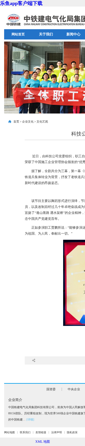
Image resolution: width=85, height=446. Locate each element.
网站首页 (18, 34)
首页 (16, 121)
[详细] (30, 419)
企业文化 (28, 121)
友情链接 (40, 432)
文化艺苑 (42, 121)
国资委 (51, 389)
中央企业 (74, 389)
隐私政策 (72, 432)
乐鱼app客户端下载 (21, 3)
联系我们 (25, 432)
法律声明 (56, 432)
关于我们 (46, 34)
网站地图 (9, 432)
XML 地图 (42, 441)
